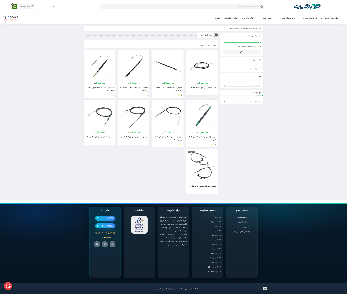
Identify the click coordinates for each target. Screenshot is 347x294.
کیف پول (217, 18)
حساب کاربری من (242, 222)
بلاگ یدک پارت (247, 18)
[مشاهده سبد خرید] (14, 6)
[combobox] (242, 68)
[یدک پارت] (307, 6)
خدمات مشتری (242, 217)
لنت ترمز (218, 217)
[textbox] (242, 69)
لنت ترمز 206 (216, 226)
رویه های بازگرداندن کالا (242, 231)
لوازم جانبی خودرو (310, 18)
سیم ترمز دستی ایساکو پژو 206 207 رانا (134, 136)
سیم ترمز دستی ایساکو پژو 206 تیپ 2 (100, 136)
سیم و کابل (244, 28)
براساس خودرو (266, 18)
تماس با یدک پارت (242, 226)
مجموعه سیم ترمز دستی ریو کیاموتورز (203, 186)
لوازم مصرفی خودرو (287, 18)
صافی (242, 51)
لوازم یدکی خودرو (331, 18)
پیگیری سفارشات (230, 18)
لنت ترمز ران (217, 244)
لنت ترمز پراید (216, 221)
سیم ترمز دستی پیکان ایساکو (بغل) (203, 87)
